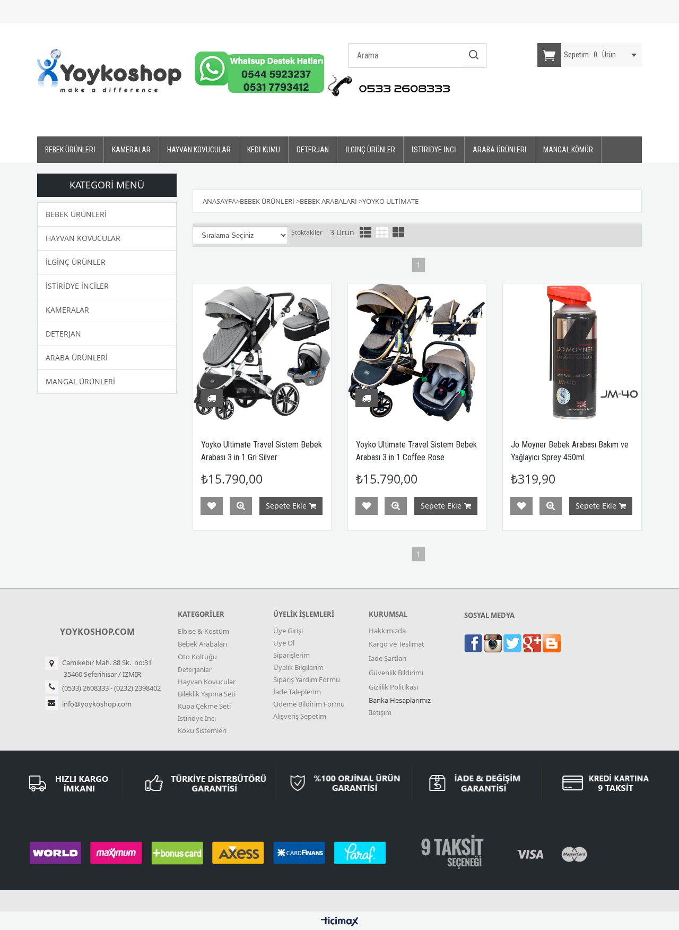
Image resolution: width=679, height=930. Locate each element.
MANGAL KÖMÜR (568, 149)
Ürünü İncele (241, 506)
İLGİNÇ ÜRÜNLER (370, 149)
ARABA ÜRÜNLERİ (500, 149)
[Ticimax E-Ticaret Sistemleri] (340, 922)
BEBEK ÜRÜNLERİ (70, 149)
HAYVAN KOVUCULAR (199, 149)
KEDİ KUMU (263, 149)
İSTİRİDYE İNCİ (434, 149)
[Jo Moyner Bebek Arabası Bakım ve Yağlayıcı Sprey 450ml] (572, 352)
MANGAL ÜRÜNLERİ (80, 381)
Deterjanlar (195, 669)
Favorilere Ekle (212, 506)
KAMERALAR (131, 149)
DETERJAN (313, 149)
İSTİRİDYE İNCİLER (77, 286)
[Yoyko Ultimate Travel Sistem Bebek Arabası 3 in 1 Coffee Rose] (417, 352)
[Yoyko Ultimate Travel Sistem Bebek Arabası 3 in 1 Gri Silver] (262, 352)
